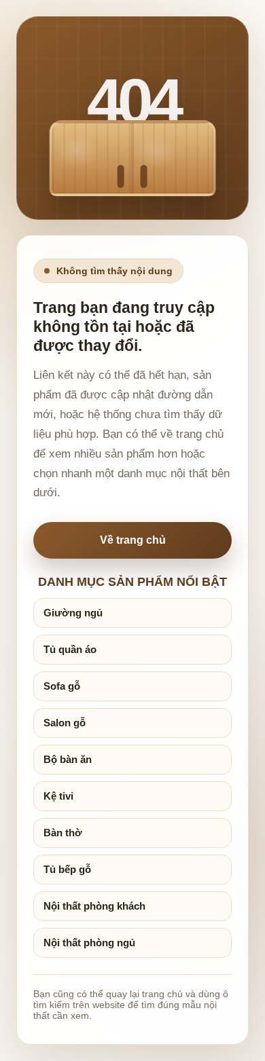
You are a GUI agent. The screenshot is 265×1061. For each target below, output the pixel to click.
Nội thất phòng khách (94, 906)
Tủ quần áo (69, 649)
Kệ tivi (58, 796)
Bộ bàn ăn (67, 759)
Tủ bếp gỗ (67, 869)
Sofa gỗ (61, 686)
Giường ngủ (73, 613)
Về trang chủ (133, 540)
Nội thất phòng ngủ (89, 942)
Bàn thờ (62, 832)
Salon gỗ (64, 723)
